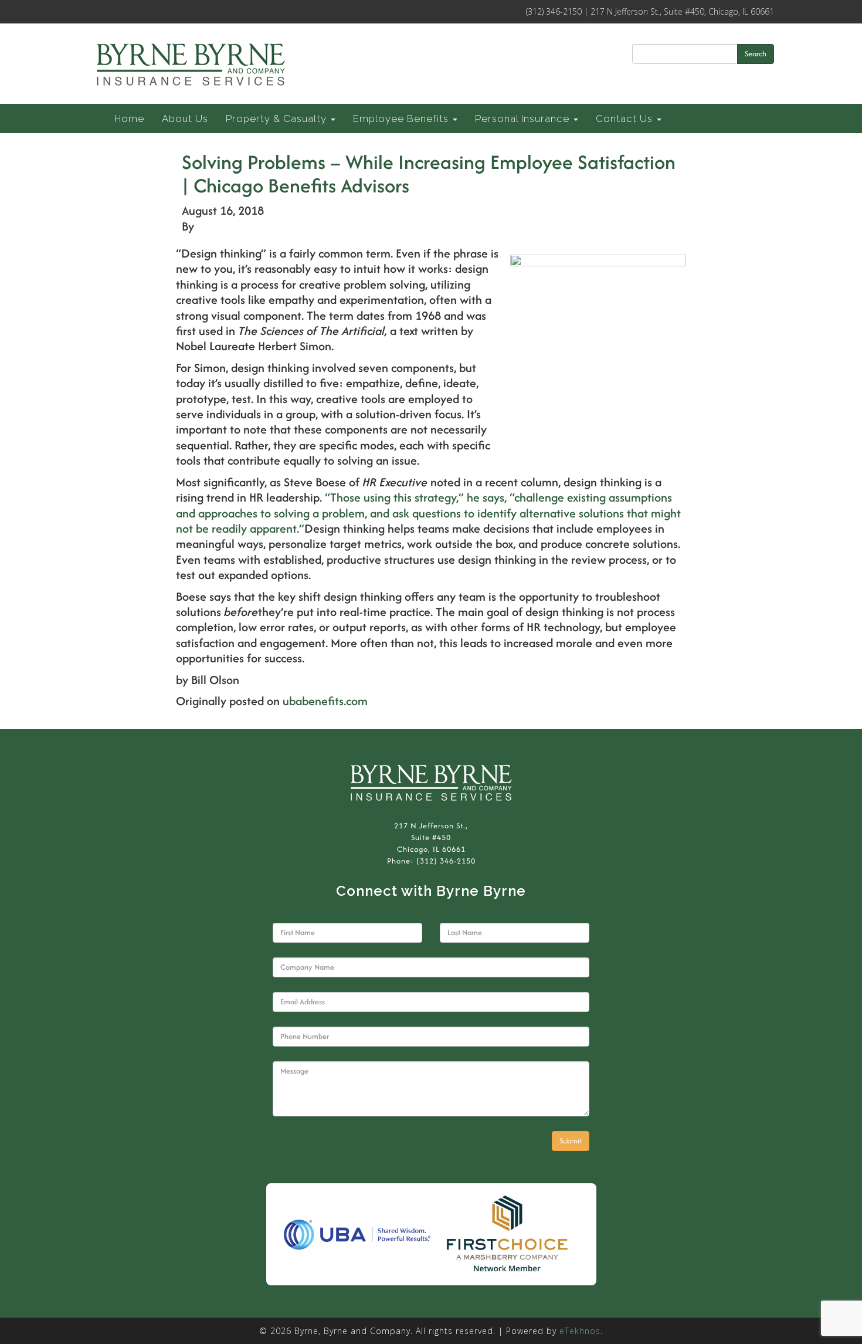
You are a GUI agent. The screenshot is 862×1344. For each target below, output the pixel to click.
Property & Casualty (278, 118)
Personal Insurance (523, 118)
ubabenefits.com (325, 700)
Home (129, 118)
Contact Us (626, 118)
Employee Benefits (402, 118)
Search (755, 53)
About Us (185, 118)
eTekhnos (579, 1330)
